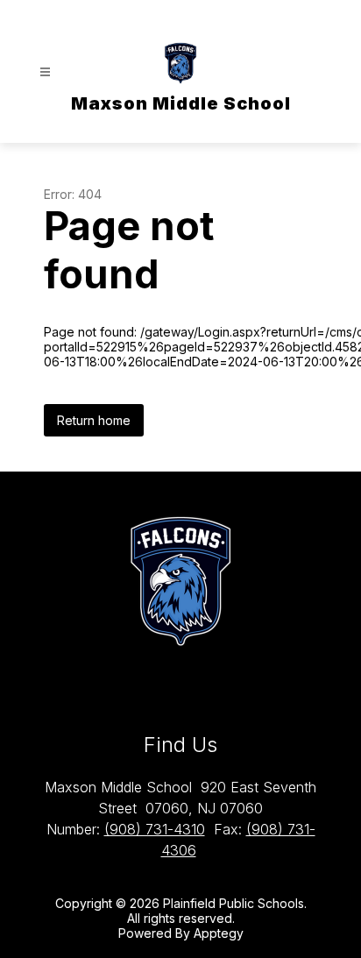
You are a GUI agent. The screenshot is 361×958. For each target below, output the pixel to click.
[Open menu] (45, 72)
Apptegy (219, 933)
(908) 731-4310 (154, 829)
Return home (94, 420)
